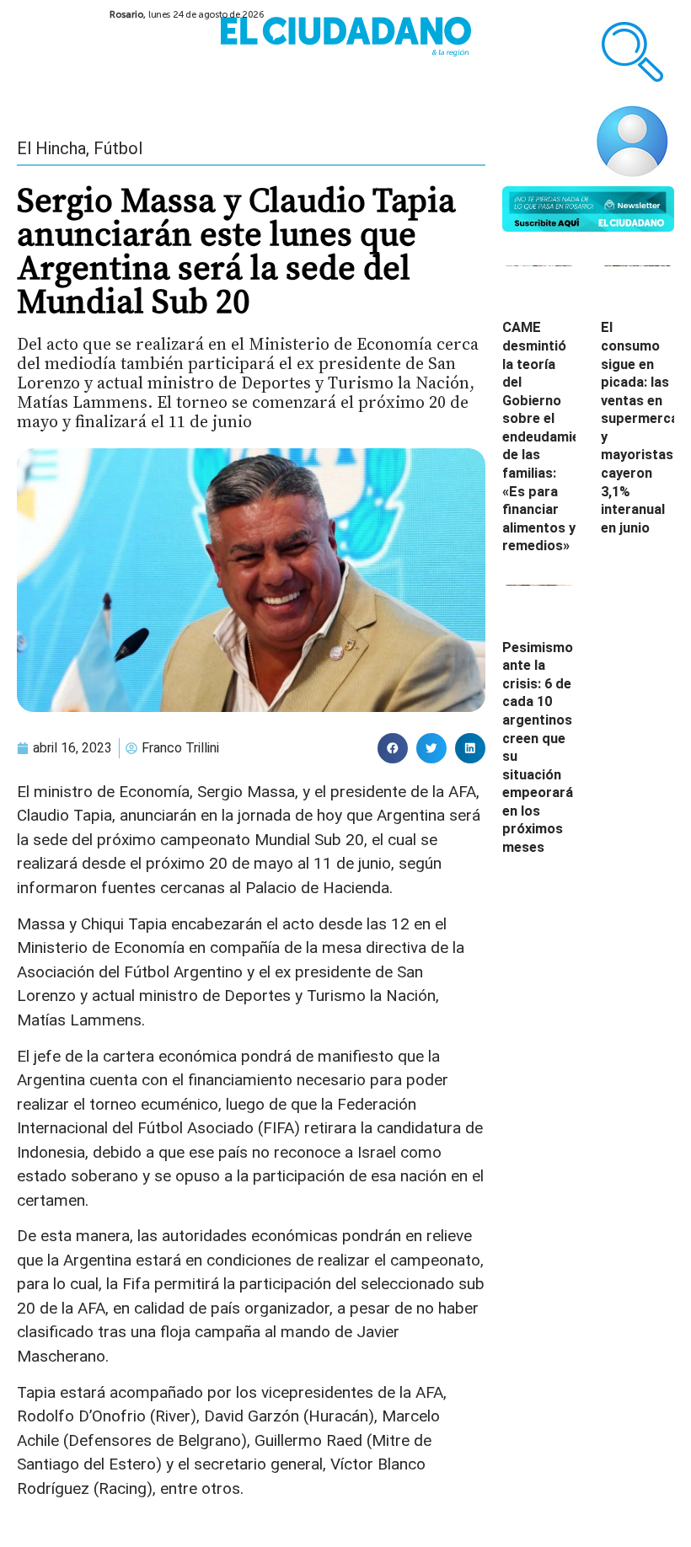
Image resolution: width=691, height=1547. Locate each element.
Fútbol (118, 148)
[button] (393, 748)
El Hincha (51, 148)
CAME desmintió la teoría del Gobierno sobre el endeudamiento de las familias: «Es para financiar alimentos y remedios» (552, 436)
